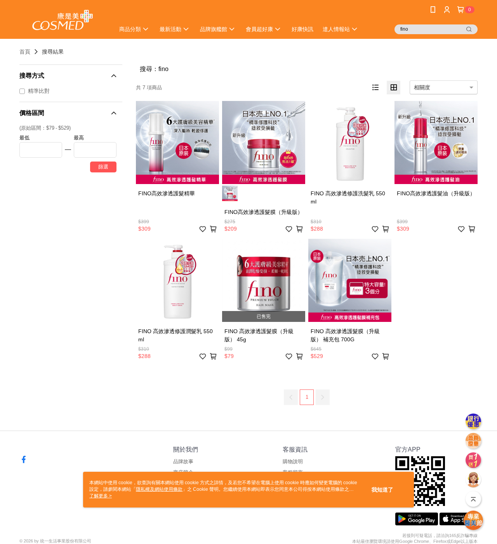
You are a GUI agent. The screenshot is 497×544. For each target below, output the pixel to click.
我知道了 (382, 490)
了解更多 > (100, 496)
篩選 (103, 167)
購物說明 (293, 461)
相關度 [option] (422, 87)
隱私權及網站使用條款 (159, 489)
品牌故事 (183, 461)
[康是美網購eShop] (62, 20)
